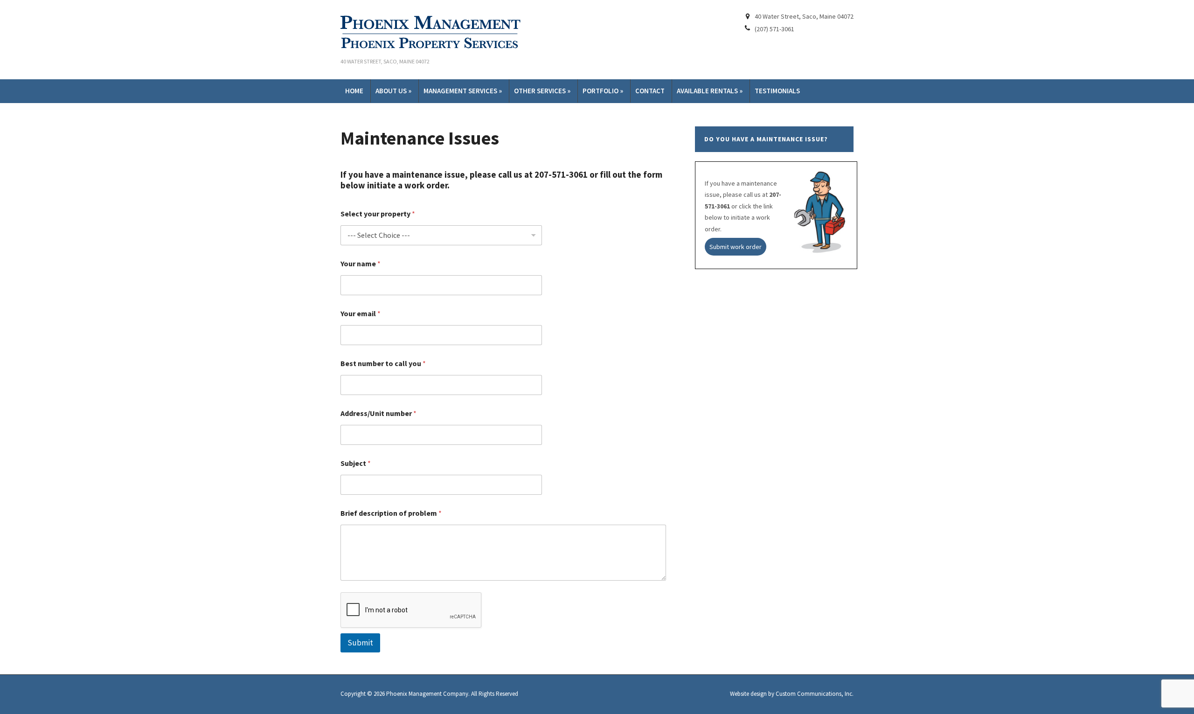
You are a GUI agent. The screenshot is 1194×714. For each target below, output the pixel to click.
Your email (360, 313)
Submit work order (735, 247)
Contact (650, 90)
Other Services (542, 90)
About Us (393, 90)
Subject (355, 463)
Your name (360, 263)
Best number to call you (383, 363)
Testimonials (777, 90)
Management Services (462, 90)
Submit (360, 643)
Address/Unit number (378, 413)
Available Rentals (710, 90)
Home (354, 90)
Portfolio (603, 90)
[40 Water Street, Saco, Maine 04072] (433, 32)
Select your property (377, 213)
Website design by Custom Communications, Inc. (792, 694)
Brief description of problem (391, 513)
